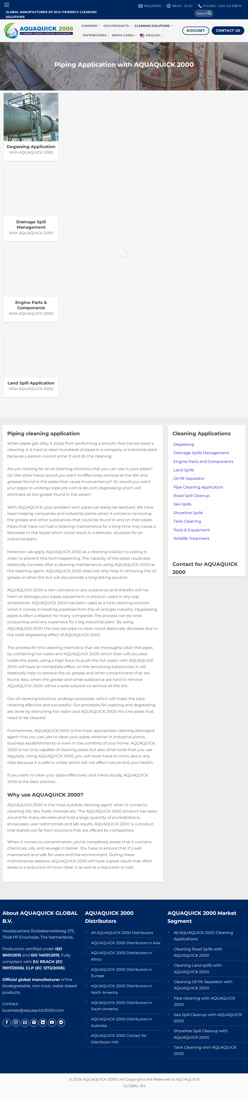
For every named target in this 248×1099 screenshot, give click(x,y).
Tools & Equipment (191, 529)
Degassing (183, 444)
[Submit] (209, 13)
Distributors (94, 35)
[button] (7, 5)
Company (90, 26)
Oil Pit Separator (188, 478)
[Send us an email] (25, 1023)
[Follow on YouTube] (52, 1023)
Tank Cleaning (187, 521)
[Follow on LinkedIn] (43, 1023)
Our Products (116, 26)
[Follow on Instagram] (16, 1023)
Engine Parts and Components (203, 461)
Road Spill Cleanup (191, 495)
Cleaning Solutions (152, 26)
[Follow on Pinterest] (34, 1023)
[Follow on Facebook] (7, 1023)
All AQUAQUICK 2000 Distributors (122, 933)
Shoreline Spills (188, 512)
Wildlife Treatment (191, 538)
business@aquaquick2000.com (33, 1010)
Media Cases (123, 35)
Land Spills (183, 469)
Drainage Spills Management (201, 452)
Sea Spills (182, 504)
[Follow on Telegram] (61, 1023)
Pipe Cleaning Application (198, 487)
